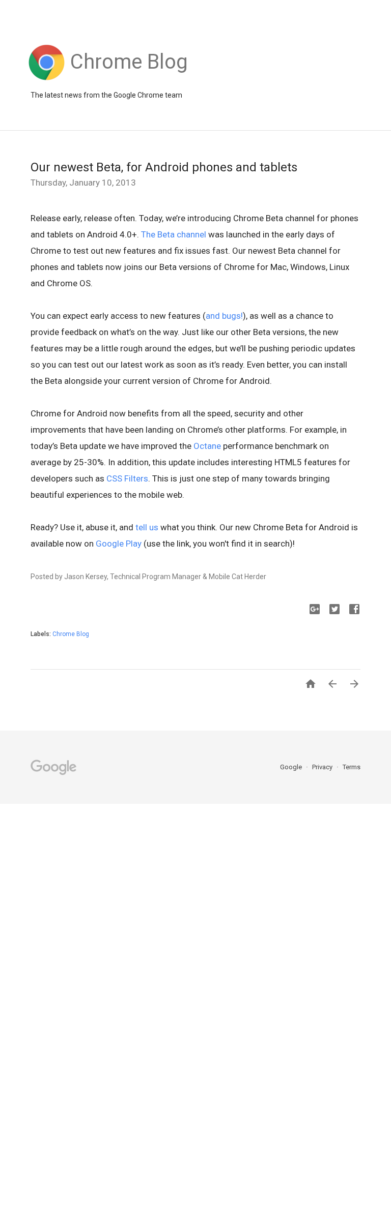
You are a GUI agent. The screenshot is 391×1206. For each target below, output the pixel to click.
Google (291, 767)
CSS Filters (127, 478)
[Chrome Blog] (129, 80)
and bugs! (224, 316)
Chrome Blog (70, 634)
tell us (146, 527)
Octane (207, 446)
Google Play (119, 543)
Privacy (323, 767)
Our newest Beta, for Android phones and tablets (164, 167)
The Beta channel (173, 234)
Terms (351, 767)
